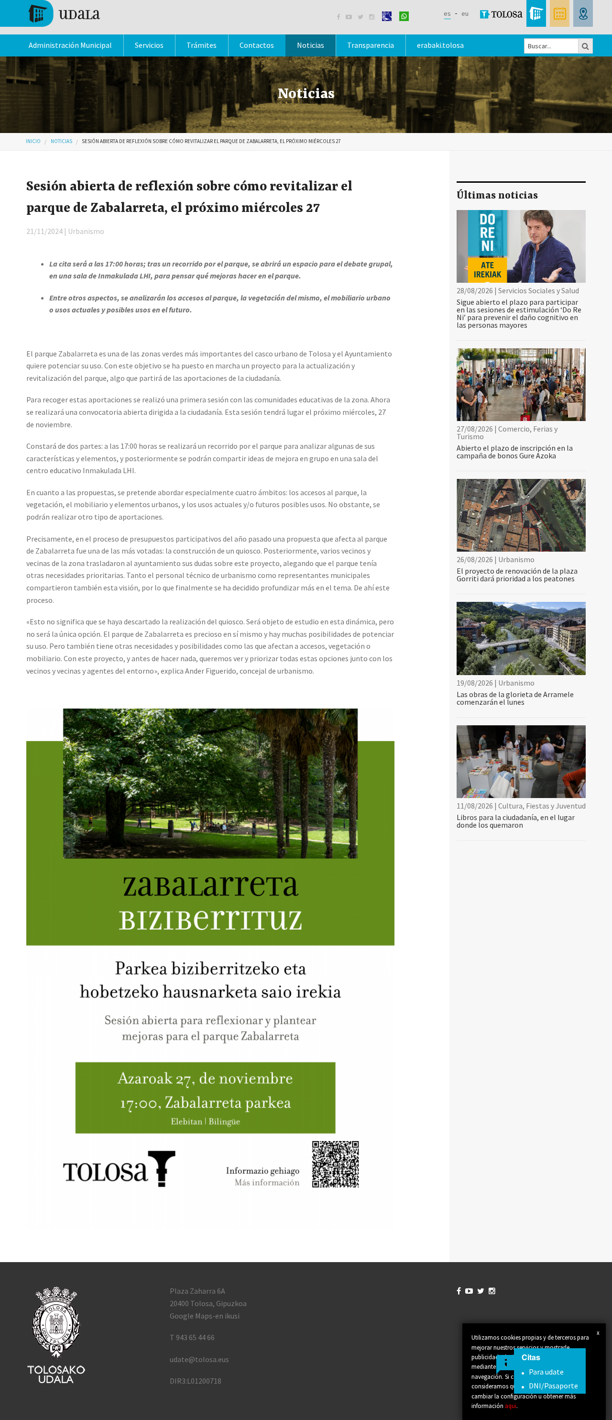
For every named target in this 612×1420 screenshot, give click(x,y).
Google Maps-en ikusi (205, 1315)
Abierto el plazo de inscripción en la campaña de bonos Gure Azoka (515, 451)
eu (465, 13)
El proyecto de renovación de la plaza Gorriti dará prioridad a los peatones (517, 574)
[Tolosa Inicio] (63, 12)
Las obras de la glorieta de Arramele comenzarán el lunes (515, 698)
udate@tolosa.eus (199, 1359)
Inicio (33, 141)
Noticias (310, 45)
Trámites (201, 45)
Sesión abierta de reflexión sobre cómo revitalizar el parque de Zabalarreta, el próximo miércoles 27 (211, 141)
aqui (510, 1405)
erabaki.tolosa (440, 45)
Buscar (585, 46)
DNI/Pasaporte (553, 1385)
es (447, 13)
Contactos (257, 45)
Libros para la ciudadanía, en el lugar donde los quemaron (516, 821)
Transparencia (370, 45)
